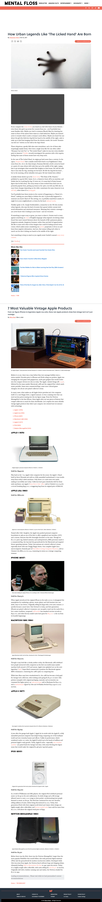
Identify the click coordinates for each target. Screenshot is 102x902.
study (27, 218)
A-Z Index (66, 896)
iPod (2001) (17, 425)
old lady (13, 190)
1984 (19, 669)
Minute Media (48, 900)
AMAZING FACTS (53, 3)
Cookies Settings (81, 896)
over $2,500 (53, 867)
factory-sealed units (41, 807)
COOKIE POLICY (81, 894)
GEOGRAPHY (77, 3)
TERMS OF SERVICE (21, 896)
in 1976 (61, 382)
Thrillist (25, 153)
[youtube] (99, 8)
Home (13, 295)
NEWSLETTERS (54, 894)
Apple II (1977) (18, 422)
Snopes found (20, 161)
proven (42, 227)
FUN (18, 295)
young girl (32, 190)
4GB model (36, 611)
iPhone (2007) (18, 416)
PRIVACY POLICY (67, 894)
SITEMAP (53, 896)
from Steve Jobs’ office (37, 484)
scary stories (28, 127)
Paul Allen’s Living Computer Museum (45, 549)
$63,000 (50, 613)
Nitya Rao (13, 317)
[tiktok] (95, 8)
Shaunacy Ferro (14, 37)
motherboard (19, 684)
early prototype (36, 682)
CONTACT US (35, 894)
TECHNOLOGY (21, 883)
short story (36, 177)
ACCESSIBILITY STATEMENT (38, 896)
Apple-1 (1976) (18, 410)
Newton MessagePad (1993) (22, 428)
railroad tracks (51, 201)
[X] (89, 8)
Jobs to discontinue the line (32, 865)
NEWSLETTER (43, 3)
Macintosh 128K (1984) (21, 419)
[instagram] (92, 8)
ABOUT (18, 894)
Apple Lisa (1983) (19, 413)
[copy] (21, 41)
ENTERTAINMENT (65, 3)
